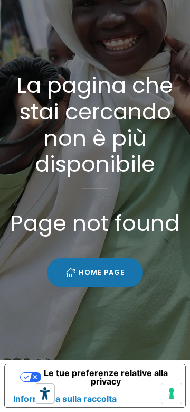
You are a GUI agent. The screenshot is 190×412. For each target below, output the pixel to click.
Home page (102, 272)
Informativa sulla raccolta (65, 399)
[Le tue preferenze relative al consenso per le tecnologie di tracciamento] (172, 393)
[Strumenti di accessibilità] (45, 393)
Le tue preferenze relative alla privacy (106, 377)
